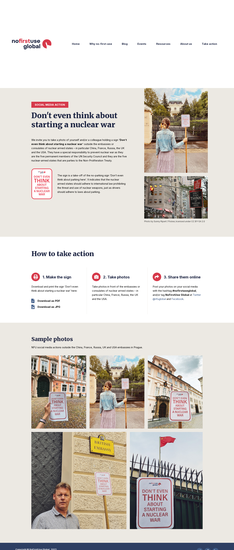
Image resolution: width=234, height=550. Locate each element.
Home (76, 43)
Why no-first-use (100, 43)
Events (141, 43)
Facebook (177, 299)
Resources (163, 43)
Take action (209, 43)
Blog (125, 43)
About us (186, 43)
